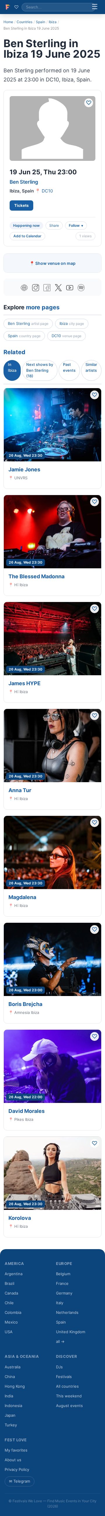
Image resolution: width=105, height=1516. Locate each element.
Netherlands (67, 1312)
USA (9, 1331)
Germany (64, 1293)
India (9, 1396)
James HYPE (24, 683)
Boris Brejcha (25, 1004)
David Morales (26, 1111)
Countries (24, 22)
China (10, 1376)
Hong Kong (15, 1386)
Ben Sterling (24, 182)
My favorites (16, 1450)
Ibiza (53, 22)
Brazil (9, 1283)
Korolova (19, 1218)
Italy (59, 1302)
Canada (11, 1293)
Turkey (11, 1425)
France (62, 1283)
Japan (10, 1415)
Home (8, 22)
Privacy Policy (17, 1469)
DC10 (47, 191)
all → (60, 1341)
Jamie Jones (24, 469)
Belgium (63, 1273)
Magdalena (22, 897)
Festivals (64, 1376)
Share (54, 225)
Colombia (13, 1312)
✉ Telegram (19, 1481)
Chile (9, 1302)
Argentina (13, 1273)
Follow (74, 225)
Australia (12, 1367)
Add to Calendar (27, 236)
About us (13, 1459)
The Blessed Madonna (36, 576)
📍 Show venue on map (52, 263)
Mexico (11, 1322)
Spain (40, 22)
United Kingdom (70, 1331)
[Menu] (94, 7)
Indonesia (13, 1405)
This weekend (69, 1396)
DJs (59, 1367)
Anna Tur (19, 790)
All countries (67, 1386)
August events (69, 1405)
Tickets (21, 205)
